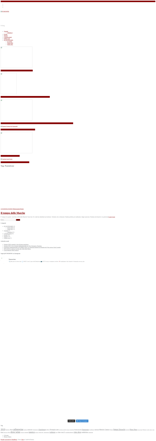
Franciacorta (78, 429)
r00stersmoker (16, 209)
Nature (111, 429)
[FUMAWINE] (5, 11)
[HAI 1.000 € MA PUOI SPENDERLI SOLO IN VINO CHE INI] (59, 269)
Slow (9, 432)
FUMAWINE (15, 18)
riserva (151, 429)
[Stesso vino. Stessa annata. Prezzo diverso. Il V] (97, 309)
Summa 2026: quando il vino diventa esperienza (17, 70)
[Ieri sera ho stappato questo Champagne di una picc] (136, 277)
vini (56, 432)
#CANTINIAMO (8, 40)
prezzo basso (140, 429)
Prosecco (145, 429)
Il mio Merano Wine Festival (10, 156)
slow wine (15, 432)
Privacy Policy (7, 436)
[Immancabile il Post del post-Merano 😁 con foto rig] (97, 387)
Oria (22, 439)
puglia (148, 429)
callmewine (18, 429)
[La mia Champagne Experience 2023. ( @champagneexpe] (20, 351)
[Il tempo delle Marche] (22, 207)
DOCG (48, 429)
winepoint (90, 432)
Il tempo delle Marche (13, 212)
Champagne (35, 429)
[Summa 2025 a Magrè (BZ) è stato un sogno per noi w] (20, 329)
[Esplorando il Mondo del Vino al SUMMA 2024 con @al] (97, 332)
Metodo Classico (104, 429)
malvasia (96, 429)
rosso (153, 429)
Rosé (2, 432)
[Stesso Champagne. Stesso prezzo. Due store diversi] (59, 311)
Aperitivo (8, 429)
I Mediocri (10, 32)
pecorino (127, 429)
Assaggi (6, 31)
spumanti (26, 432)
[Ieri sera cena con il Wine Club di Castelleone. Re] (97, 283)
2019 (3, 429)
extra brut (72, 429)
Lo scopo (9, 41)
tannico (32, 432)
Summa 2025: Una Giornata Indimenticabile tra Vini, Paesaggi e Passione (25, 97)
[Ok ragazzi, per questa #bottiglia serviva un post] (20, 394)
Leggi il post (112, 217)
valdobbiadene (46, 432)
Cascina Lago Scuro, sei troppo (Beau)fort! (15, 162)
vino (59, 432)
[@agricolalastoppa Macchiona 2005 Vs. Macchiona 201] (97, 357)
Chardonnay (42, 429)
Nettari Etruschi (119, 429)
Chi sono (6, 435)
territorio (37, 432)
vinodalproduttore (69, 432)
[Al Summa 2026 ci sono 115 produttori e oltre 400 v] (20, 270)
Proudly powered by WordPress (9, 439)
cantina (25, 429)
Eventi (5, 34)
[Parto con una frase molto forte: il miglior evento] (59, 351)
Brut (11, 429)
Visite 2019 (10, 43)
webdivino (84, 432)
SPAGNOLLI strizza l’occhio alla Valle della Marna (18, 129)
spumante (22, 432)
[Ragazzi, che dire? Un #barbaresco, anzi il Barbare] (136, 330)
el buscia (67, 429)
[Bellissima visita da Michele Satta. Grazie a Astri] (59, 325)
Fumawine (85, 429)
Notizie (6, 35)
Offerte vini (7, 38)
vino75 (63, 432)
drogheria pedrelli (62, 429)
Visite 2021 (10, 44)
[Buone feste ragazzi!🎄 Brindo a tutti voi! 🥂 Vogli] (59, 388)
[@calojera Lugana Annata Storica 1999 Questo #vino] (136, 395)
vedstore (52, 432)
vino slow (77, 432)
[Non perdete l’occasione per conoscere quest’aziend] (136, 354)
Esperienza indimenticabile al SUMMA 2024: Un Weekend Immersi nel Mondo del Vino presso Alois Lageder (37, 123)
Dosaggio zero (54, 429)
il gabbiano (91, 429)
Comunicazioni (8, 37)
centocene (29, 429)
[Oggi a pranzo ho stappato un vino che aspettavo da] (20, 312)
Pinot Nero (133, 429)
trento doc (41, 432)
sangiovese (6, 432)
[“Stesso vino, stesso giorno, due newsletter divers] (136, 307)
